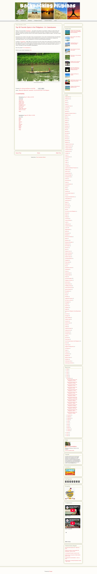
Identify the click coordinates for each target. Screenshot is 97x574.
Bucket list (67, 140)
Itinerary (66, 213)
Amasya (20, 121)
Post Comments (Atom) (40, 157)
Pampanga (67, 269)
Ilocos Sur (67, 207)
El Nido (66, 178)
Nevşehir (20, 124)
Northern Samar (68, 256)
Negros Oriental (68, 254)
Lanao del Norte (68, 220)
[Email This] (38, 88)
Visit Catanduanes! (26, 47)
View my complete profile (69, 450)
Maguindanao (67, 229)
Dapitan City (67, 169)
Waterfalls (67, 355)
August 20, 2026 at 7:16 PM (29, 115)
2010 (67, 435)
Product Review (68, 283)
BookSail (30, 20)
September (69, 418)
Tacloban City (67, 333)
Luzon (66, 227)
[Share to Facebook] (42, 88)
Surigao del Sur (68, 330)
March (68, 427)
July (68, 421)
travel (66, 342)
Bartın (20, 119)
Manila (66, 231)
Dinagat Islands (68, 173)
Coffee (66, 162)
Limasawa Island (68, 225)
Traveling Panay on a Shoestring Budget (74, 43)
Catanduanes (28, 30)
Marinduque (67, 233)
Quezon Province (68, 289)
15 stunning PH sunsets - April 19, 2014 (72, 553)
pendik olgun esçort (22, 108)
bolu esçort (21, 107)
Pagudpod (67, 260)
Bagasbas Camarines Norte (70, 113)
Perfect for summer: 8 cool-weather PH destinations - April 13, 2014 (72, 551)
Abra (66, 100)
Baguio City (67, 115)
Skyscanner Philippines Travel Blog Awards (73, 311)
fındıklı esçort (21, 102)
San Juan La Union (68, 300)
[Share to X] (41, 88)
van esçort (21, 100)
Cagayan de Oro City (69, 144)
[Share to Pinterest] (43, 88)
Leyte (66, 222)
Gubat (66, 189)
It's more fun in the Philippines (70, 211)
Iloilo (66, 209)
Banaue (66, 118)
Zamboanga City (68, 361)
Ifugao (66, 202)
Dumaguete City (68, 176)
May (68, 424)
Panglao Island (68, 274)
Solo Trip (66, 313)
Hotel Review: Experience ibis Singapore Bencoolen (76, 80)
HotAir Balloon (67, 198)
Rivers (66, 292)
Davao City (67, 171)
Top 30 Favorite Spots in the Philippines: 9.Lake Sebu (72, 398)
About (55, 20)
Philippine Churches (38, 20)
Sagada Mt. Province (69, 298)
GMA (66, 187)
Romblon (66, 296)
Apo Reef (66, 107)
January (68, 430)
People (66, 276)
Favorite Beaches (68, 184)
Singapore (67, 307)
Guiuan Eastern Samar (69, 193)
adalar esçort (21, 101)
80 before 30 (23, 20)
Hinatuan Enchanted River (70, 196)
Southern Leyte (68, 319)
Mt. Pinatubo (67, 245)
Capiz (66, 155)
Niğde (20, 127)
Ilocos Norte (67, 205)
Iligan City (67, 204)
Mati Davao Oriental (68, 236)
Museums (67, 247)
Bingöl (20, 125)
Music (66, 249)
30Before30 (21, 90)
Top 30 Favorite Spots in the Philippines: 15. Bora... (72, 383)
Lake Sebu (67, 218)
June (68, 422)
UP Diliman (67, 348)
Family (66, 182)
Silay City (66, 305)
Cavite (66, 158)
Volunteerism (67, 353)
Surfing (66, 326)
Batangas (67, 126)
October (68, 416)
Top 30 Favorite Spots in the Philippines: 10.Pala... (72, 395)
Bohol (66, 135)
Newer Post (18, 153)
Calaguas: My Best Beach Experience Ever (75, 87)
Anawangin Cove (68, 106)
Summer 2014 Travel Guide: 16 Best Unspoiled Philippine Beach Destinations (76, 31)
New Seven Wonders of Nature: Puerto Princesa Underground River (75, 68)
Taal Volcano (67, 332)
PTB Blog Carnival (68, 285)
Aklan (66, 102)
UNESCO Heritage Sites (69, 346)
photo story (67, 282)
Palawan (66, 263)
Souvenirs (67, 321)
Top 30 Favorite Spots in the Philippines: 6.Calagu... (72, 405)
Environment (67, 180)
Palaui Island (67, 262)
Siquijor (66, 309)
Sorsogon (67, 315)
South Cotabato (68, 317)
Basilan (66, 120)
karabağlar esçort (22, 104)
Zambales (67, 359)
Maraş (20, 118)
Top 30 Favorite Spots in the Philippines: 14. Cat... (72, 385)
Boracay (66, 138)
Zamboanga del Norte (69, 362)
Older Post (58, 153)
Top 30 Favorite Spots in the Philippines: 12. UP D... (72, 390)
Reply (20, 111)
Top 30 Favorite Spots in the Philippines (41, 90)
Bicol (66, 129)
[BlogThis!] (39, 88)
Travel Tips (67, 344)
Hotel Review (67, 200)
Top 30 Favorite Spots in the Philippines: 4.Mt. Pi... (72, 410)
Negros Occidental (68, 253)
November (69, 415)
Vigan (66, 350)
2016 (67, 372)
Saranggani (67, 302)
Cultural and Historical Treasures (71, 167)
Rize (20, 120)
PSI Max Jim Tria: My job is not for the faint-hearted (75, 62)
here (30, 50)
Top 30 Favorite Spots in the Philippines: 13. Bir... (72, 388)
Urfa (19, 123)
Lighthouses (67, 224)
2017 (67, 370)
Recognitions (67, 291)
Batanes (66, 124)
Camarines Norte (68, 149)
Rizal (66, 294)
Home (17, 20)
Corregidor (67, 165)
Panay (66, 271)
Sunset (66, 324)
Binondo (66, 131)
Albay (66, 104)
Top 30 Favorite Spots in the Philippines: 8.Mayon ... (72, 400)
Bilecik (20, 126)
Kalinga (66, 216)
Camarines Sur (68, 151)
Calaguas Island (68, 147)
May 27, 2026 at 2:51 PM (29, 97)
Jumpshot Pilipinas (48, 20)
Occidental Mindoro (68, 258)
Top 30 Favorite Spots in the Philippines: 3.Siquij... (72, 413)
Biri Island (67, 133)
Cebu (66, 160)
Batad (66, 122)
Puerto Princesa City (68, 287)
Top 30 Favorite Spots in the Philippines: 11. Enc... (72, 393)
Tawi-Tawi (67, 337)
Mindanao (67, 240)
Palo (66, 265)
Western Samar (68, 357)
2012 (67, 432)
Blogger (50, 571)
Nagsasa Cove (67, 251)
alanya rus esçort (22, 109)
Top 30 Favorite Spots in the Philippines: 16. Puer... (72, 380)
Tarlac (66, 335)
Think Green (67, 339)
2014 (67, 375)
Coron (66, 164)
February (69, 429)
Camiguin (67, 153)
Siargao (66, 303)
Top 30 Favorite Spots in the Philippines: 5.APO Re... (72, 408)
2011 (67, 434)
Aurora (66, 109)
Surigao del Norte (68, 328)
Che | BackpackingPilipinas (71, 446)
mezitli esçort (21, 106)
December (69, 378)
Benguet (66, 127)
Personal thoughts (68, 278)
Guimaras (67, 191)
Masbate (66, 234)
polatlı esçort (21, 103)
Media (66, 238)
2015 (67, 373)
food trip (66, 185)
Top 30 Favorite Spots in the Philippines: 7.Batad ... (72, 403)
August (68, 419)
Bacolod (66, 111)
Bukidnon (67, 142)
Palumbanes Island (68, 267)
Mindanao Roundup (68, 242)
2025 (67, 369)
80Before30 (26, 90)
